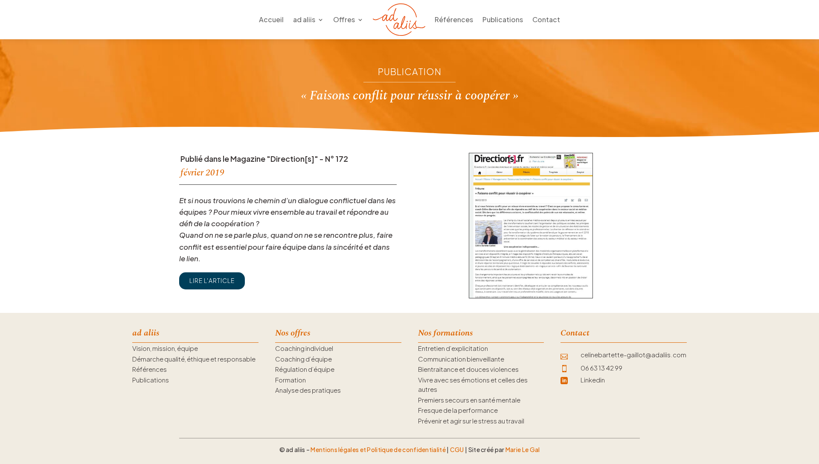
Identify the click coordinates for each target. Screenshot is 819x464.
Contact (546, 19)
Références (454, 19)
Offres (344, 19)
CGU (457, 449)
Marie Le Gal (522, 449)
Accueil (271, 19)
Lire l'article (212, 280)
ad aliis (304, 19)
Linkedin (593, 380)
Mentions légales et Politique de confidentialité (378, 449)
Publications (502, 19)
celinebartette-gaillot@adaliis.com (633, 354)
